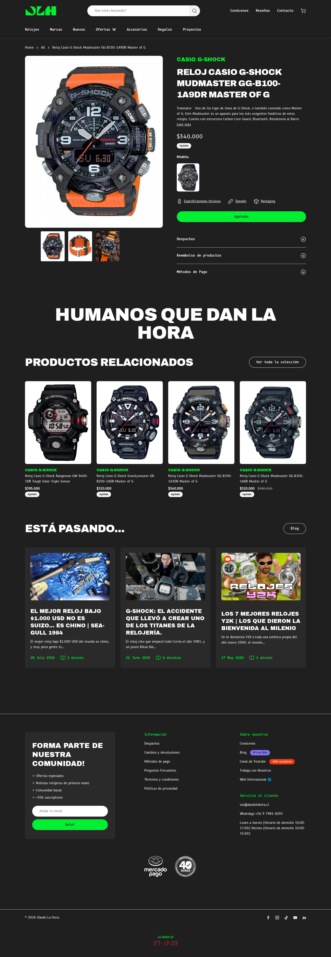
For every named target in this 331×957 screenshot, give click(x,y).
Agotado (241, 217)
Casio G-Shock (201, 59)
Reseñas (263, 11)
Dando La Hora (48, 918)
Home (29, 48)
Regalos (165, 30)
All (43, 48)
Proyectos (192, 30)
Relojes (32, 30)
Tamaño (240, 201)
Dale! (70, 825)
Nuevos (79, 30)
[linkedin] (304, 917)
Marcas (56, 30)
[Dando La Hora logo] (41, 10)
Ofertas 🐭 (106, 30)
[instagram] (277, 917)
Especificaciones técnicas (202, 201)
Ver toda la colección (277, 362)
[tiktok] (286, 917)
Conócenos (239, 11)
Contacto (285, 11)
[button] (303, 11)
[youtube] (295, 917)
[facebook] (268, 917)
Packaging (268, 201)
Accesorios (137, 30)
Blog (295, 529)
